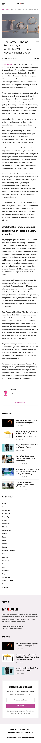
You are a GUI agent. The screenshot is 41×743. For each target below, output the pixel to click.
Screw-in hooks (7, 64)
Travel (4, 584)
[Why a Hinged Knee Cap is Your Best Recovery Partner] (8, 448)
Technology (6, 577)
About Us (13, 729)
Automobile (6, 510)
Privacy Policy (19, 713)
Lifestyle (36, 58)
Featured (5, 537)
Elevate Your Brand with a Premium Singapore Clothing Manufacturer (26, 458)
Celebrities (5, 524)
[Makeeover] (20, 3)
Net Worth (5, 560)
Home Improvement (8, 550)
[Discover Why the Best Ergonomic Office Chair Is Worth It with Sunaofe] (8, 485)
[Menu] (3, 3)
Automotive (6, 513)
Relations (5, 570)
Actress (4, 507)
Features (5, 540)
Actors (4, 503)
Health (4, 547)
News (4, 564)
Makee (5, 58)
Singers (4, 574)
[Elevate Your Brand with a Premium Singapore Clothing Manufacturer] (8, 459)
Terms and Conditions (15, 732)
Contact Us (29, 732)
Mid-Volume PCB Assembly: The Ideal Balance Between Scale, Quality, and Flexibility (27, 471)
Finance (4, 544)
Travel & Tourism (7, 580)
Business (5, 520)
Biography (5, 517)
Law (3, 554)
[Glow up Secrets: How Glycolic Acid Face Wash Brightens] (8, 423)
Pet (3, 567)
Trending (5, 587)
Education (5, 527)
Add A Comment (20, 403)
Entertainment (7, 530)
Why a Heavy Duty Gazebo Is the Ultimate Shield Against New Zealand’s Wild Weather (26, 434)
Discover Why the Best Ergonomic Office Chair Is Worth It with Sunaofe (25, 484)
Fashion (4, 534)
